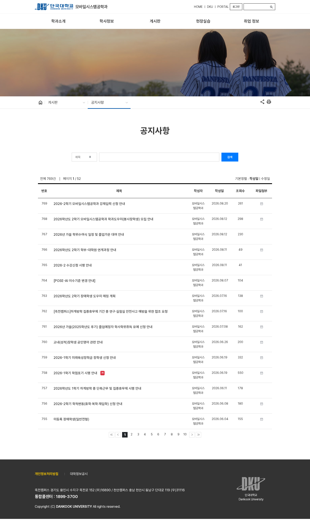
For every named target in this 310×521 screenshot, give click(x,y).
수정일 (265, 179)
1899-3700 (67, 496)
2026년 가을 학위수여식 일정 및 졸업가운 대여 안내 (89, 235)
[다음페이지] (192, 435)
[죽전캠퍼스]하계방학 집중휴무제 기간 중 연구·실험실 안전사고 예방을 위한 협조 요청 (111, 312)
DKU (210, 6)
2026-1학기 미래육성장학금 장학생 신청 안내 (85, 358)
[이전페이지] (118, 435)
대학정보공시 (79, 474)
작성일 (253, 179)
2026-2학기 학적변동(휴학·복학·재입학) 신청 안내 (88, 404)
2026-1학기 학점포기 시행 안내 (75, 373)
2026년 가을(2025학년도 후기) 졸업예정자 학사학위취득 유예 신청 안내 (103, 327)
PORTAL (223, 6)
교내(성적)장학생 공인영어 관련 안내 (78, 342)
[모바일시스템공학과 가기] (54, 6)
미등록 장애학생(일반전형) (71, 419)
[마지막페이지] (198, 435)
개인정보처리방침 (46, 474)
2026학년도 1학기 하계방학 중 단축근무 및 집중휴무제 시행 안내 (97, 388)
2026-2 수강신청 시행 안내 (73, 265)
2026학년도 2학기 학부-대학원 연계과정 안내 (85, 250)
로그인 (236, 6)
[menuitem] (58, 21)
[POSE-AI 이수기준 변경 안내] (74, 281)
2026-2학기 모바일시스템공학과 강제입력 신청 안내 (89, 204)
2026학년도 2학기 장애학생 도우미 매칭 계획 (85, 296)
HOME (198, 6)
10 (185, 434)
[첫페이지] (111, 435)
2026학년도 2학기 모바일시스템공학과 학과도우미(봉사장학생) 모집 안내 (103, 219)
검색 (229, 157)
